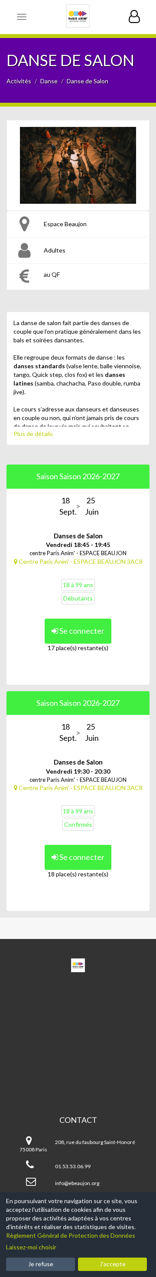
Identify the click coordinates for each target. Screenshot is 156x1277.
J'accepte (113, 1264)
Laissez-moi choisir (31, 1247)
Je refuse (40, 1264)
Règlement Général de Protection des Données (70, 1235)
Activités (18, 81)
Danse (49, 81)
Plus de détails (33, 433)
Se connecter (81, 630)
